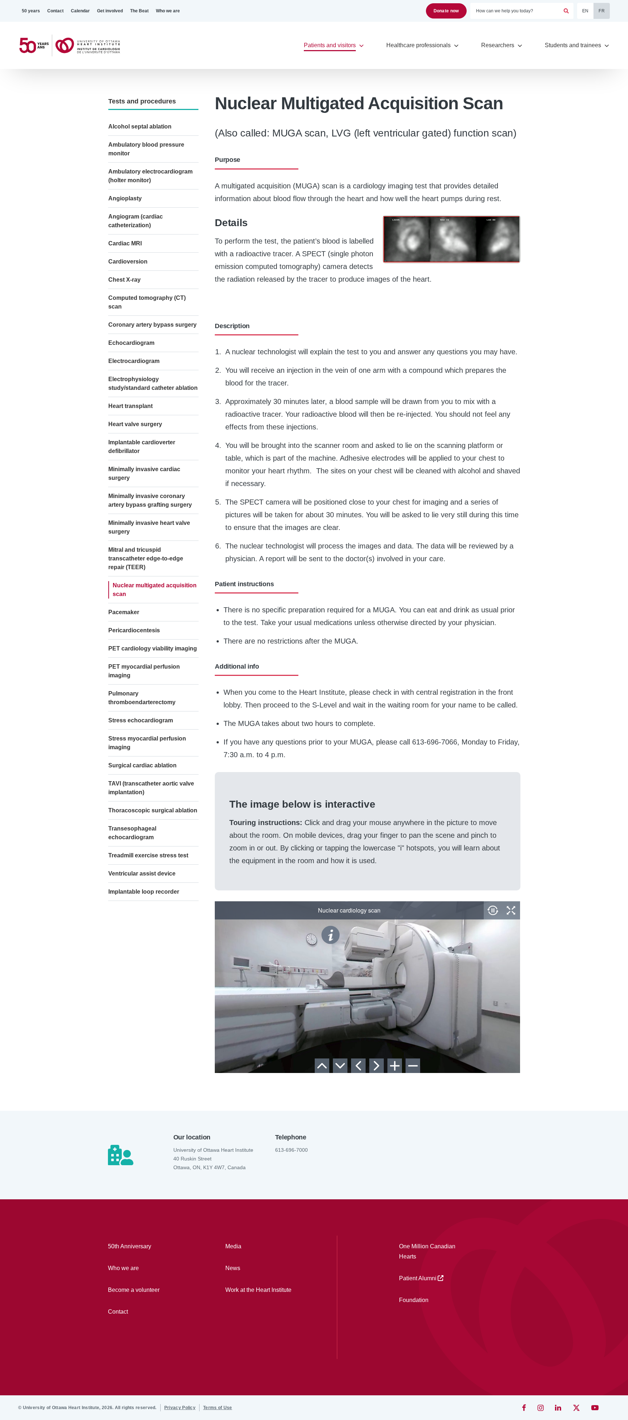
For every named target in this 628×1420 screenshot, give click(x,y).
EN (585, 10)
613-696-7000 (291, 1150)
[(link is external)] (524, 1407)
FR (602, 10)
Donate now (446, 10)
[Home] (72, 45)
